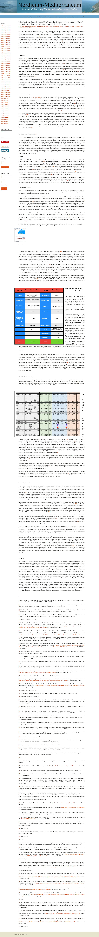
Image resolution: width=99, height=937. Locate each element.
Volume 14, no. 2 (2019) (5, 69)
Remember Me (5, 185)
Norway (47, 26)
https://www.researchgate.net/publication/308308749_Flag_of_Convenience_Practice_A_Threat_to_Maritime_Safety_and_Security (49, 634)
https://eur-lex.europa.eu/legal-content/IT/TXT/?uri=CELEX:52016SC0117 (59, 867)
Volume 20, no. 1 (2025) (5, 32)
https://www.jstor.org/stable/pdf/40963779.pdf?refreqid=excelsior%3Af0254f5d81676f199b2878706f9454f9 (60, 685)
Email (2, 161)
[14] (62, 110)
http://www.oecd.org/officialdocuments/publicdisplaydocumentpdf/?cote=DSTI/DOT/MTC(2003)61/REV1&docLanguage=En (47, 921)
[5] (26, 58)
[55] (73, 508)
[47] (57, 452)
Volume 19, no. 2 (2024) (5, 34)
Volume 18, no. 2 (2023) (5, 38)
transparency (71, 26)
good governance (61, 26)
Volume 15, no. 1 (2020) (5, 67)
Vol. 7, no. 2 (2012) (4, 115)
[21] (54, 166)
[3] (62, 41)
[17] (31, 119)
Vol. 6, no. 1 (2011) (4, 121)
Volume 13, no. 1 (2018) (5, 75)
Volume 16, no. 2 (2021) (5, 59)
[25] (22, 174)
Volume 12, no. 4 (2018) (5, 77)
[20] (44, 161)
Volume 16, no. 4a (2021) (6, 55)
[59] (33, 523)
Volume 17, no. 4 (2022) (5, 44)
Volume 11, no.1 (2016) (5, 90)
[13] (84, 108)
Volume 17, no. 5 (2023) (5, 42)
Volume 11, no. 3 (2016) (5, 86)
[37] (70, 264)
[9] (78, 71)
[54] (76, 503)
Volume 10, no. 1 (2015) (5, 96)
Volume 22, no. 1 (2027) (5, 25)
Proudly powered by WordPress (20, 934)
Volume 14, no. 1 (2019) (5, 71)
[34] (26, 221)
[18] (32, 127)
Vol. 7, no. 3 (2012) (4, 113)
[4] (40, 44)
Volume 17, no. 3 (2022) (5, 46)
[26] (52, 174)
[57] (57, 518)
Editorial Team (48, 17)
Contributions (57, 17)
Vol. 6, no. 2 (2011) (4, 119)
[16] (26, 116)
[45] (67, 439)
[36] (50, 264)
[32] (69, 216)
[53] (46, 495)
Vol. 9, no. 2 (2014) (4, 102)
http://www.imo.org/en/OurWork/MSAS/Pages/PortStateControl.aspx (35, 889)
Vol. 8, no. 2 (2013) (4, 108)
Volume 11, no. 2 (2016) (5, 88)
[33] (56, 219)
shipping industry (37, 97)
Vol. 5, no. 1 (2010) (4, 123)
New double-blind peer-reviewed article (28, 26)
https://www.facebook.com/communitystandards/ (61, 765)
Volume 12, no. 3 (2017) (5, 79)
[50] (49, 465)
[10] (35, 76)
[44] (26, 384)
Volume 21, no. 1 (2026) (5, 28)
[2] (39, 36)
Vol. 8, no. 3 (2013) (4, 106)
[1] (50, 34)
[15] (27, 114)
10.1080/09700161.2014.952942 (28, 818)
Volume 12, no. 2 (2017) (5, 82)
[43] (78, 381)
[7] (64, 63)
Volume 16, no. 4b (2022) (6, 52)
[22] (44, 168)
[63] (73, 545)
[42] (67, 362)
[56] (49, 511)
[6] (66, 60)
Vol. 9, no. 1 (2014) (4, 104)
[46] (75, 441)
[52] (26, 492)
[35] (61, 251)
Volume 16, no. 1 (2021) (5, 61)
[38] (52, 266)
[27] (60, 174)
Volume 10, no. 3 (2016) (5, 92)
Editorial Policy (30, 17)
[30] (33, 201)
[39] (37, 278)
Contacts (65, 17)
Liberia (43, 26)
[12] (75, 103)
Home (23, 17)
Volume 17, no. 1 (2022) (5, 50)
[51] (69, 473)
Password (3, 180)
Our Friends (72, 17)
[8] (63, 69)
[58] (78, 521)
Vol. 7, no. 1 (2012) (4, 117)
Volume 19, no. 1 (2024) (5, 36)
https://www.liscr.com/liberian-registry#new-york (62, 802)
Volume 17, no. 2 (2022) (5, 48)
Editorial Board (39, 17)
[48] (73, 455)
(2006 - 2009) (3, 131)
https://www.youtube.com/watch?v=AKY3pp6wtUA (73, 807)
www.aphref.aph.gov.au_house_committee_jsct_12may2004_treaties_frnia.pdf (62, 913)
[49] (29, 458)
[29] (84, 200)
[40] (75, 344)
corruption (55, 26)
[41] (42, 356)
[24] (75, 171)
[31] (26, 214)
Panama (50, 26)
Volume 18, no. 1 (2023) (5, 40)
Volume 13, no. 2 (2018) (5, 73)
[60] (64, 531)
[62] (34, 545)
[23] (33, 169)
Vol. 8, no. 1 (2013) (4, 111)
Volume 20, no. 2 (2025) (5, 30)
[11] (49, 100)
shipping (66, 26)
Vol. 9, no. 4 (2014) (4, 98)
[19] (36, 134)
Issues (78, 17)
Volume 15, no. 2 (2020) (5, 65)
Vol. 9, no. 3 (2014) (4, 100)
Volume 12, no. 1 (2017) (5, 84)
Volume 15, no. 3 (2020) (5, 63)
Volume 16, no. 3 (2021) (5, 57)
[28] (68, 180)
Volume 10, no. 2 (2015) (5, 94)
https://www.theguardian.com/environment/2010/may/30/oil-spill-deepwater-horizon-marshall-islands (43, 680)
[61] (46, 542)
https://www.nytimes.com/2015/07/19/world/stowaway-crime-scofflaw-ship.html (37, 672)
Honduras (40, 26)
